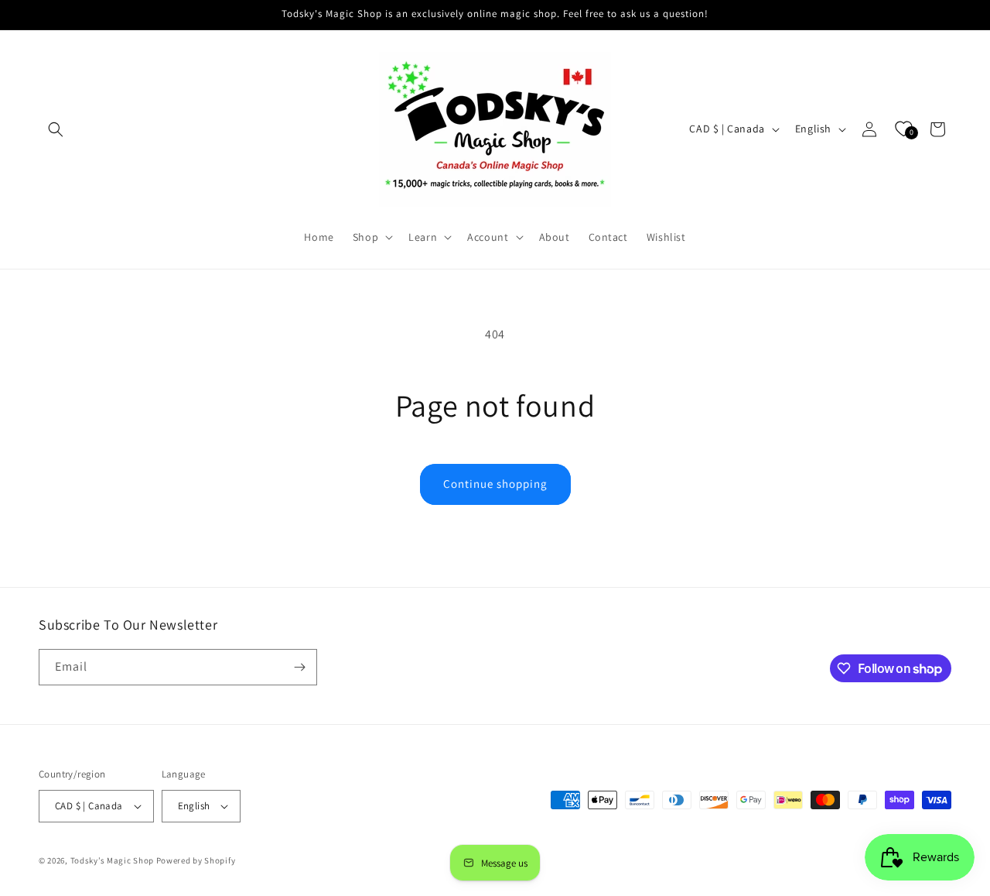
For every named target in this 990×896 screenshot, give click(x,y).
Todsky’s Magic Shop (112, 860)
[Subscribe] (299, 667)
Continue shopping (495, 483)
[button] (56, 129)
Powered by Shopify (196, 860)
